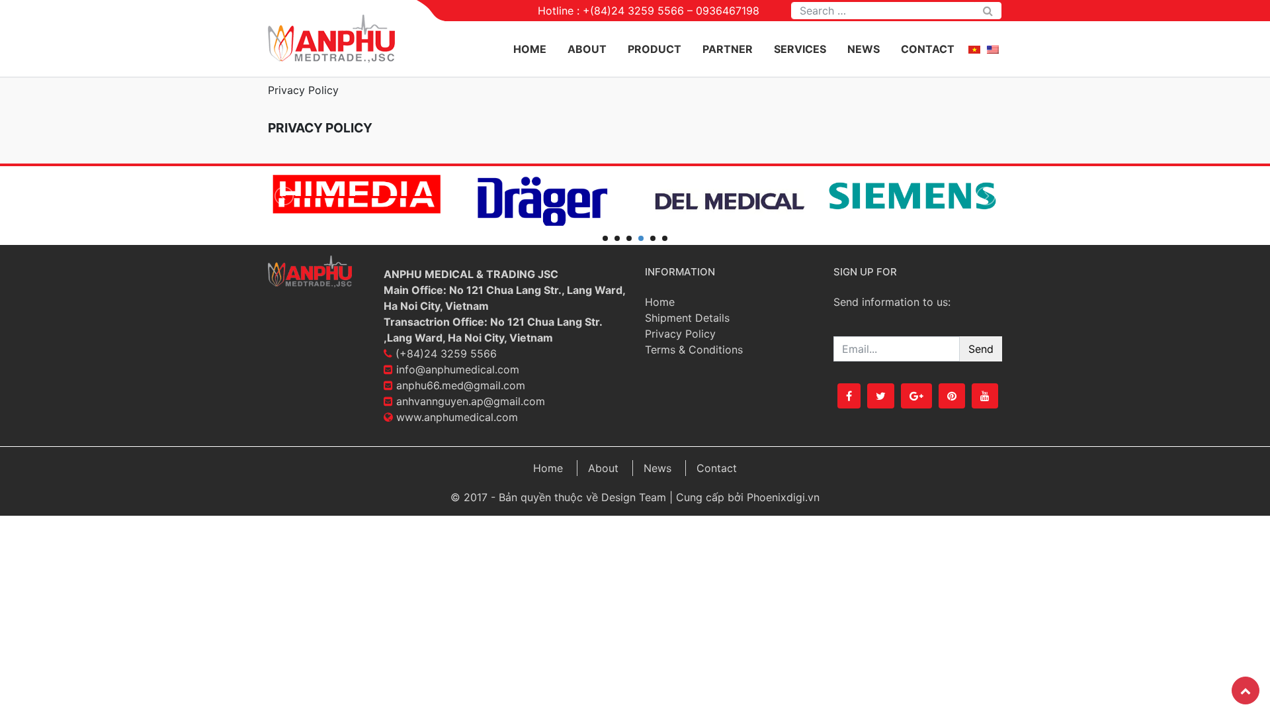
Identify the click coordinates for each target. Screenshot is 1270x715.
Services (800, 49)
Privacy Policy (680, 333)
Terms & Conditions (694, 349)
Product (654, 49)
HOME (529, 49)
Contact (927, 49)
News (863, 49)
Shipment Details (687, 317)
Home (660, 302)
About (587, 49)
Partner (727, 49)
